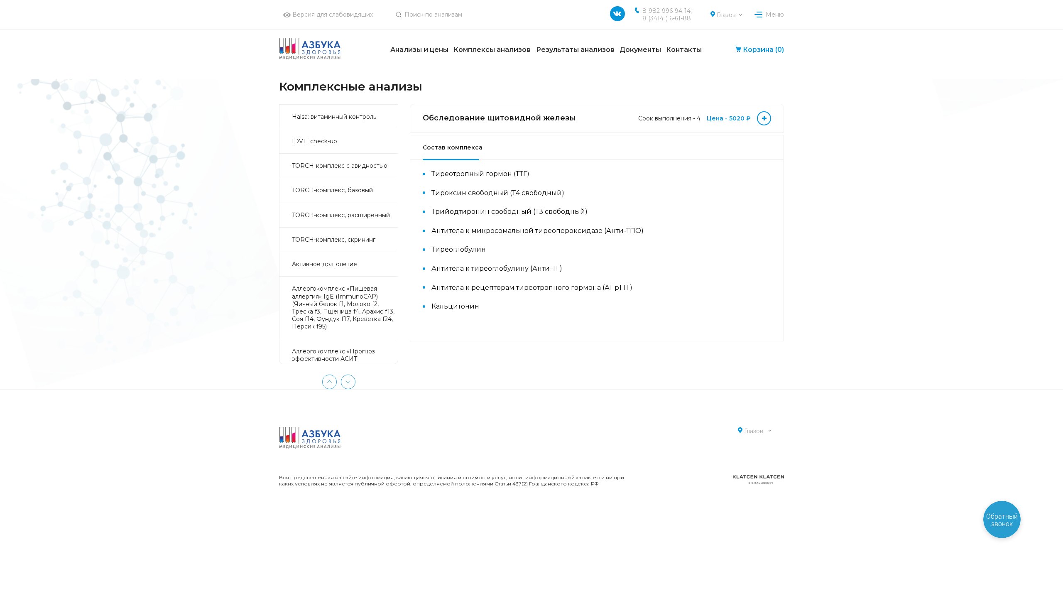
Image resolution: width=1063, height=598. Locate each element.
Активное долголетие (324, 264)
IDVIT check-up (314, 141)
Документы (640, 50)
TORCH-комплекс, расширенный (341, 215)
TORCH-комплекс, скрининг (333, 239)
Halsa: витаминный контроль (334, 116)
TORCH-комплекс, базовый (332, 190)
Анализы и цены (419, 50)
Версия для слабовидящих (332, 14)
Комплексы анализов (492, 50)
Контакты (684, 50)
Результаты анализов (575, 50)
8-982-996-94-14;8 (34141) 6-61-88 (667, 14)
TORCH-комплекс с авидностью (339, 165)
